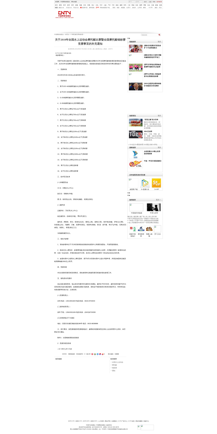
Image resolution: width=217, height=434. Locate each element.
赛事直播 (91, 7)
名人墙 (148, 216)
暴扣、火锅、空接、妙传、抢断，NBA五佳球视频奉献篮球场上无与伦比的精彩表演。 (152, 137)
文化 (97, 5)
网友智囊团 (139, 421)
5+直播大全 (145, 189)
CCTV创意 (131, 421)
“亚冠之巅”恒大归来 (151, 119)
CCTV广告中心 (122, 421)
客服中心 (146, 421)
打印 (64, 354)
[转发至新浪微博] (102, 354)
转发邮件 (79, 354)
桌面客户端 (134, 189)
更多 (159, 41)
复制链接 (71, 354)
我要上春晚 (149, 235)
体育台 (67, 34)
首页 (56, 5)
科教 (88, 5)
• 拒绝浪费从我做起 (152, 222)
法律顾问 (114, 421)
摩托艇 (114, 365)
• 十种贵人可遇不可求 (135, 220)
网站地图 (74, 1)
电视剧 (123, 7)
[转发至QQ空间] (94, 354)
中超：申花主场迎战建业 (152, 161)
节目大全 (76, 7)
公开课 (140, 7)
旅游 (117, 5)
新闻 (60, 5)
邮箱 (156, 5)
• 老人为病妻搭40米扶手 (136, 222)
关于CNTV (86, 421)
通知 (113, 371)
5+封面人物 (148, 144)
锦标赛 (114, 368)
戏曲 (80, 5)
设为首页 (159, 1)
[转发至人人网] (97, 354)
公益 (105, 5)
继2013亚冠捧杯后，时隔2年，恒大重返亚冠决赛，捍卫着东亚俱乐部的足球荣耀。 (152, 125)
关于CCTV (71, 421)
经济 (64, 5)
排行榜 (154, 216)
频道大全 (61, 7)
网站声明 (107, 421)
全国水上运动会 (117, 362)
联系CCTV (79, 421)
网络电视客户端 (105, 7)
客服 (154, 1)
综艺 (72, 5)
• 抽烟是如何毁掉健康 (150, 220)
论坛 (148, 5)
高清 (114, 7)
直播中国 (84, 7)
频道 (156, 7)
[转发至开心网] (92, 354)
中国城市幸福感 (136, 213)
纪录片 (128, 7)
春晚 (76, 5)
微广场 (142, 216)
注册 (150, 2)
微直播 (136, 216)
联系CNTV (94, 421)
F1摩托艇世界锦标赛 (77, 34)
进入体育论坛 (97, 49)
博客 (144, 5)
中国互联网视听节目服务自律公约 (117, 429)
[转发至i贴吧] (100, 354)
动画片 (134, 7)
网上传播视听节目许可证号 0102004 (81, 429)
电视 (56, 7)
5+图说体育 (139, 144)
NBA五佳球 (148, 131)
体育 (68, 5)
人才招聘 (101, 421)
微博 (140, 5)
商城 (133, 5)
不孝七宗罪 (154, 213)
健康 (121, 5)
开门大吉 (157, 234)
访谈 (152, 5)
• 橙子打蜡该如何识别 (135, 218)
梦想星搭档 (141, 235)
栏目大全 (69, 7)
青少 (93, 5)
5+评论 (154, 144)
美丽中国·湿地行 (132, 235)
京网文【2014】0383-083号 (111, 427)
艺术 (101, 5)
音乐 (84, 5)
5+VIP (156, 189)
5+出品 (132, 144)
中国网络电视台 (65, 1)
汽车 (113, 5)
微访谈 (129, 216)
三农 (129, 5)
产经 (109, 5)
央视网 (57, 1)
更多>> (158, 200)
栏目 (160, 7)
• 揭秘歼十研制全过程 (150, 218)
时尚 (125, 5)
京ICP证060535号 (97, 427)
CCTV (151, 7)
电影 (118, 7)
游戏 (160, 5)
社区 (137, 5)
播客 (144, 7)
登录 (145, 2)
